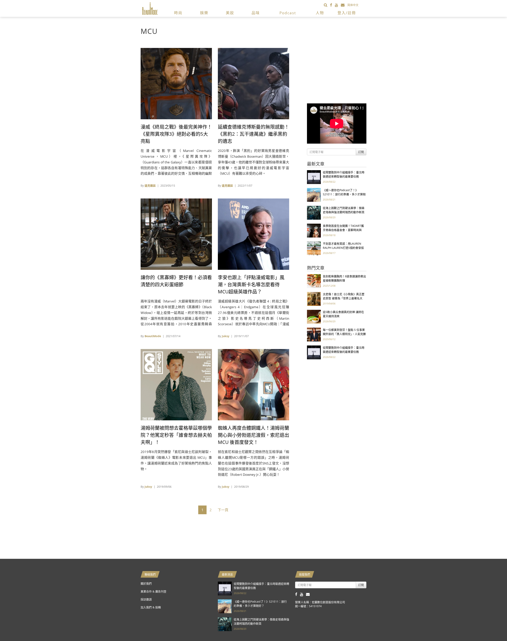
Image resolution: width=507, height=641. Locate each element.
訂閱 (361, 152)
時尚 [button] (178, 12)
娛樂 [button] (204, 12)
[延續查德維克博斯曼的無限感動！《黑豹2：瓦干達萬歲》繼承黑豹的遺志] (253, 83)
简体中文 (352, 5)
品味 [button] (256, 12)
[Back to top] (494, 628)
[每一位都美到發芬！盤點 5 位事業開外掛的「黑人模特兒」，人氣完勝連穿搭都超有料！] (314, 334)
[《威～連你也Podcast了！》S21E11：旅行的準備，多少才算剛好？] (314, 194)
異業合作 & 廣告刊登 (153, 591)
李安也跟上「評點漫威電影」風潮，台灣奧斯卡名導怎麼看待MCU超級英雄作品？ (251, 284)
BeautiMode (153, 336)
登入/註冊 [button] (346, 12)
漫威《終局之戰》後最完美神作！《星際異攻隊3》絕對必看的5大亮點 (176, 133)
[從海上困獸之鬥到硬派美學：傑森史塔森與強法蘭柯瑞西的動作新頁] (314, 212)
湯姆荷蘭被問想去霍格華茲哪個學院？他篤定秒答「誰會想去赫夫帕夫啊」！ (176, 434)
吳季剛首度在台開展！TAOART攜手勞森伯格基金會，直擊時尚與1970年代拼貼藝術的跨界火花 (343, 230)
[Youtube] (338, 5)
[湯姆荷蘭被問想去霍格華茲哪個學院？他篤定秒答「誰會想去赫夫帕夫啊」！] (176, 384)
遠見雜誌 (150, 185)
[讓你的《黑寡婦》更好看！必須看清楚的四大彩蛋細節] (176, 234)
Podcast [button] (287, 12)
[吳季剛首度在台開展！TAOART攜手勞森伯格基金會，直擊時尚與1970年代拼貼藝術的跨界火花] (314, 230)
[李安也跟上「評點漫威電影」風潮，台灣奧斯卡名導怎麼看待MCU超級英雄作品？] (253, 234)
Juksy (225, 336)
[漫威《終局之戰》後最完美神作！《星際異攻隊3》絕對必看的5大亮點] (176, 83)
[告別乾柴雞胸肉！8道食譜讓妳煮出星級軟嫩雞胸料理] (314, 281)
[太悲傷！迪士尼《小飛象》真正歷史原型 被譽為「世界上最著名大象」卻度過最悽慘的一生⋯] (314, 298)
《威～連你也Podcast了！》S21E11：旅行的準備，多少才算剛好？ (344, 194)
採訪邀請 (146, 599)
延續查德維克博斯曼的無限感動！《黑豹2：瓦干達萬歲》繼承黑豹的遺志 (253, 133)
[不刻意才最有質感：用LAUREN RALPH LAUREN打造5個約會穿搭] (314, 248)
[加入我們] (344, 5)
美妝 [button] (230, 12)
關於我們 (146, 583)
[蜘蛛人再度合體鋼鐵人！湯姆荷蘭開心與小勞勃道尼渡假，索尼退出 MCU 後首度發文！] (253, 384)
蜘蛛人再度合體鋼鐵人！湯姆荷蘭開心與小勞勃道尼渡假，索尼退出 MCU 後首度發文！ (253, 434)
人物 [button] (320, 12)
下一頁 (223, 509)
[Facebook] (332, 5)
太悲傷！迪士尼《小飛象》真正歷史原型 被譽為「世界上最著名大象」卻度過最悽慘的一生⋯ (343, 298)
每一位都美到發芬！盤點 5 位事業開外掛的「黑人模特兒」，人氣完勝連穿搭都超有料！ (344, 334)
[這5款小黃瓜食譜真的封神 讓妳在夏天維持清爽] (314, 316)
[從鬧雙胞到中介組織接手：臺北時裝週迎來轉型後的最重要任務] (314, 177)
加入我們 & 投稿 (151, 607)
